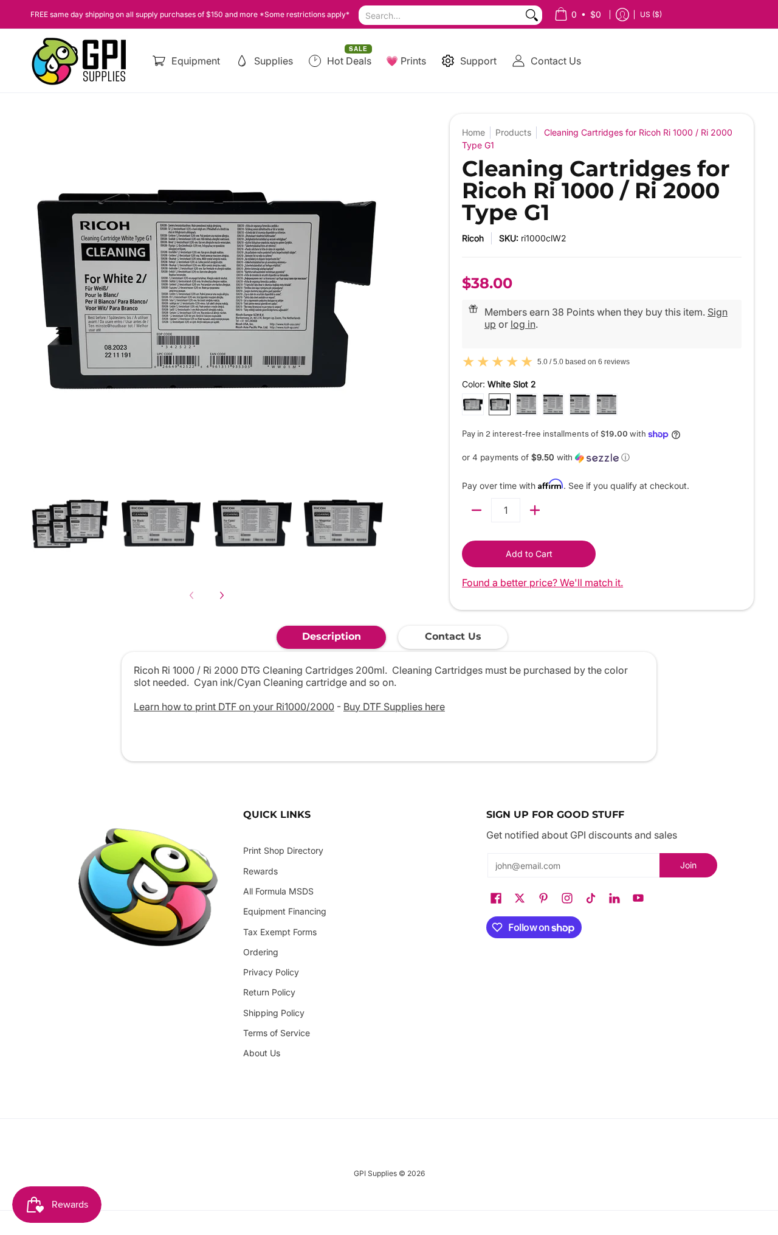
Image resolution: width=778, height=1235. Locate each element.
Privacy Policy (271, 972)
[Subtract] (476, 510)
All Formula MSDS (278, 891)
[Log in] (622, 14)
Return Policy (269, 992)
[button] (602, 457)
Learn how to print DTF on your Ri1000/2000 (234, 707)
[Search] (532, 15)
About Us (261, 1053)
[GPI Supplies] (82, 60)
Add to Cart (529, 553)
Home (473, 132)
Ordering (260, 952)
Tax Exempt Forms (280, 932)
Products (513, 132)
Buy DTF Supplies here (394, 707)
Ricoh (473, 238)
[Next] (221, 595)
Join (688, 865)
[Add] (534, 510)
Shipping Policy (274, 1013)
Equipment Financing (284, 911)
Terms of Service (276, 1033)
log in (523, 324)
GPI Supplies (375, 1173)
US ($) (651, 14)
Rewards (260, 871)
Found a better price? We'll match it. (542, 582)
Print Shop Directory (283, 850)
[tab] (331, 637)
